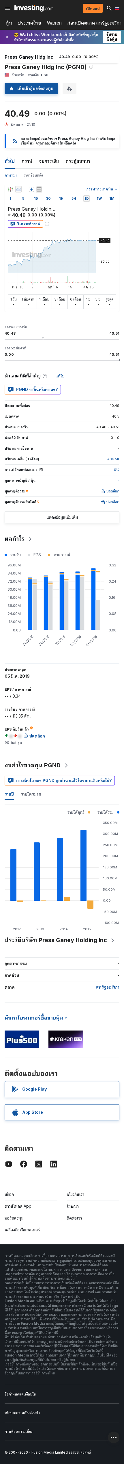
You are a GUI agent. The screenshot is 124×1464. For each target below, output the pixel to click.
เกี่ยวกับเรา (75, 1194)
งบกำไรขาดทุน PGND (33, 765)
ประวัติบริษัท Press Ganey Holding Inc (56, 940)
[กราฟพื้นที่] (18, 189)
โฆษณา (73, 1206)
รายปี (9, 794)
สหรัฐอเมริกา (107, 987)
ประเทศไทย (29, 23)
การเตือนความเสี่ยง (19, 1431)
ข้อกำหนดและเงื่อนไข (20, 1394)
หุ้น (9, 23)
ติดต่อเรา (74, 1217)
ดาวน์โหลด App (18, 1206)
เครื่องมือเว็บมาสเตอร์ (22, 1229)
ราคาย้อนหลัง (33, 175)
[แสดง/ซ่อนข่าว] (39, 189)
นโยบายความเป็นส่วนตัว (22, 1413)
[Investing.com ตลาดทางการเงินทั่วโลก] (33, 8)
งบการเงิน (49, 161)
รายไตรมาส (31, 794)
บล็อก (9, 1194)
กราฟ (27, 161)
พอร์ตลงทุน (14, 1217)
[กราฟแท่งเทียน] (10, 189)
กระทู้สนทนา (78, 161)
